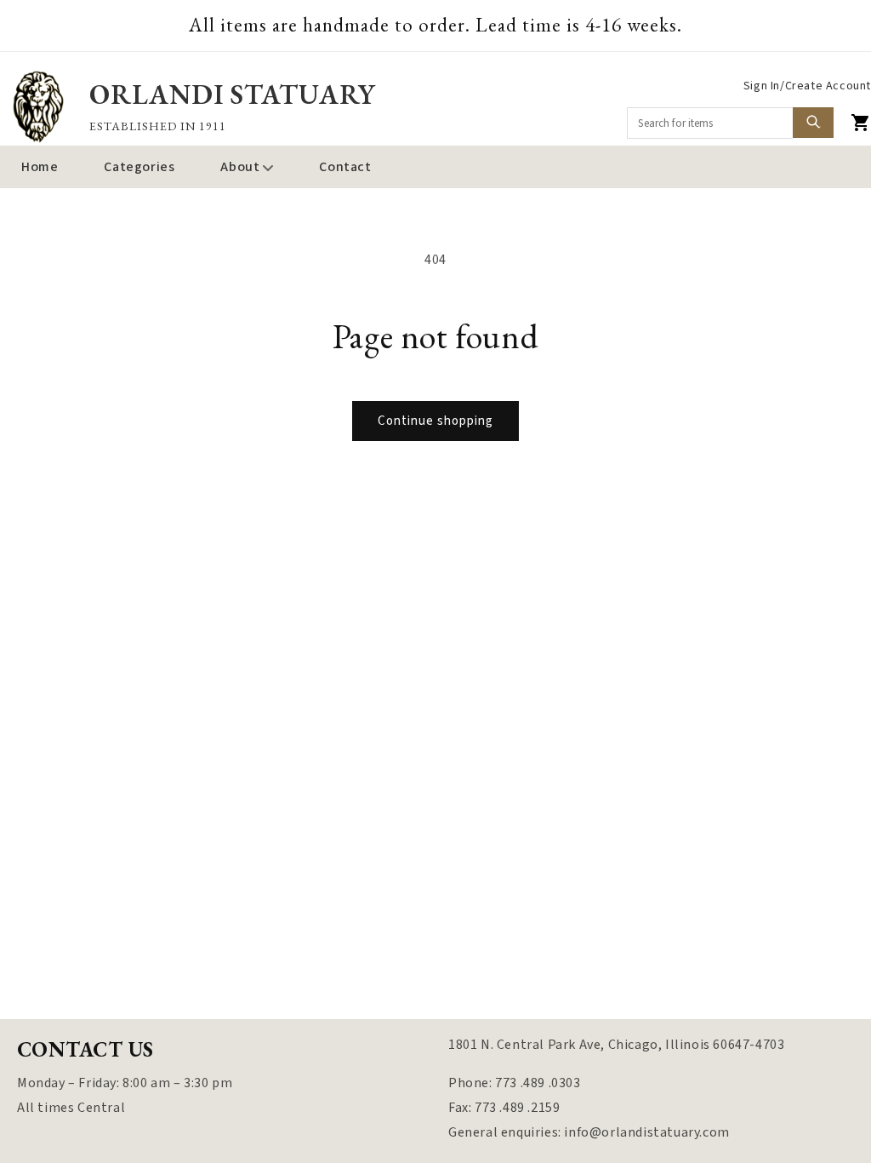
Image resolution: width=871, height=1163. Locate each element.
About (239, 167)
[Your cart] (861, 122)
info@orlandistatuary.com (646, 1132)
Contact (345, 167)
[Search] (813, 122)
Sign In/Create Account (807, 86)
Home (39, 167)
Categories (139, 167)
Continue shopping (435, 421)
